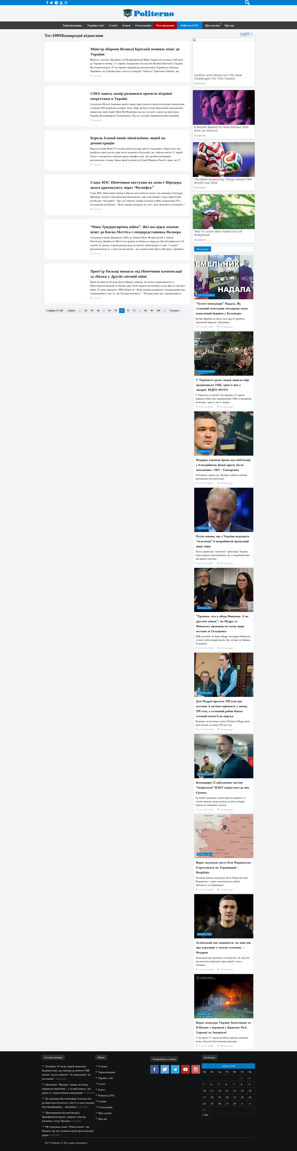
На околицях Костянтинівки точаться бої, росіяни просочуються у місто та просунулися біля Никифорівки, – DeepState (68, 1102)
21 (234, 1097)
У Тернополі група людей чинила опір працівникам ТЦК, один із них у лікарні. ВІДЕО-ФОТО (222, 385)
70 (116, 310)
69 (109, 310)
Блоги (126, 25)
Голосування (143, 25)
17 (204, 1097)
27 (227, 1103)
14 (234, 1090)
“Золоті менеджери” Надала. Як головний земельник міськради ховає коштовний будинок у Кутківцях (222, 308)
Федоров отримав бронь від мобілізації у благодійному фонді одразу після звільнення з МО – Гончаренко (223, 465)
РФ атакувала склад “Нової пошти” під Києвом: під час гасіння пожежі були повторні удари (68, 1131)
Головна (102, 1066)
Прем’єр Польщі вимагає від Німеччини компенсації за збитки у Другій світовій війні (136, 274)
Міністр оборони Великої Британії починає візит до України (135, 51)
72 (128, 310)
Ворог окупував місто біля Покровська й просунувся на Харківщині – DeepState (223, 867)
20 (227, 1097)
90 (152, 310)
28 (234, 1103)
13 (227, 1090)
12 (219, 1090)
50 (92, 310)
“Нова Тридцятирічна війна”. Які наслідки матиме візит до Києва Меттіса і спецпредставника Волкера (135, 229)
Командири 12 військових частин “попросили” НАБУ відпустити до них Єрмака (222, 787)
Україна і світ (95, 25)
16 (250, 1090)
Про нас (229, 25)
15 (242, 1090)
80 (146, 310)
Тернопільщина (72, 25)
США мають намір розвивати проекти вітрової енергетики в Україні (131, 96)
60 (98, 310)
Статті (113, 25)
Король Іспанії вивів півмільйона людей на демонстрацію (127, 140)
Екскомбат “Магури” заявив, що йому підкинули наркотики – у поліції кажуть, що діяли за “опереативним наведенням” (66, 1088)
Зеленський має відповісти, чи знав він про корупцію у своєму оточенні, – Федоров (223, 947)
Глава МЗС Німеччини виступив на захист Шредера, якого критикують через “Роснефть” (136, 185)
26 (219, 1103)
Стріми (102, 1101)
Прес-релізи (212, 25)
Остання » (174, 310)
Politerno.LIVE (190, 25)
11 (212, 1090)
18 (212, 1097)
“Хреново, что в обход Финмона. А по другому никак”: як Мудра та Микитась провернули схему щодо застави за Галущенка (222, 623)
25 (212, 1103)
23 (250, 1097)
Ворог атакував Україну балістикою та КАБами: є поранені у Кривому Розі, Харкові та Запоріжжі (223, 1027)
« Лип (205, 1114)
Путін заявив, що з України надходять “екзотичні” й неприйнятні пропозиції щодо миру (223, 541)
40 (86, 310)
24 (204, 1103)
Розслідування (165, 25)
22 (242, 1097)
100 (158, 310)
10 (204, 1090)
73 (134, 310)
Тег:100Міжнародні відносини (74, 35)
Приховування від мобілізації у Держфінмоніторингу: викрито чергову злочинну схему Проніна (64, 1117)
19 (219, 1097)
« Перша (71, 310)
